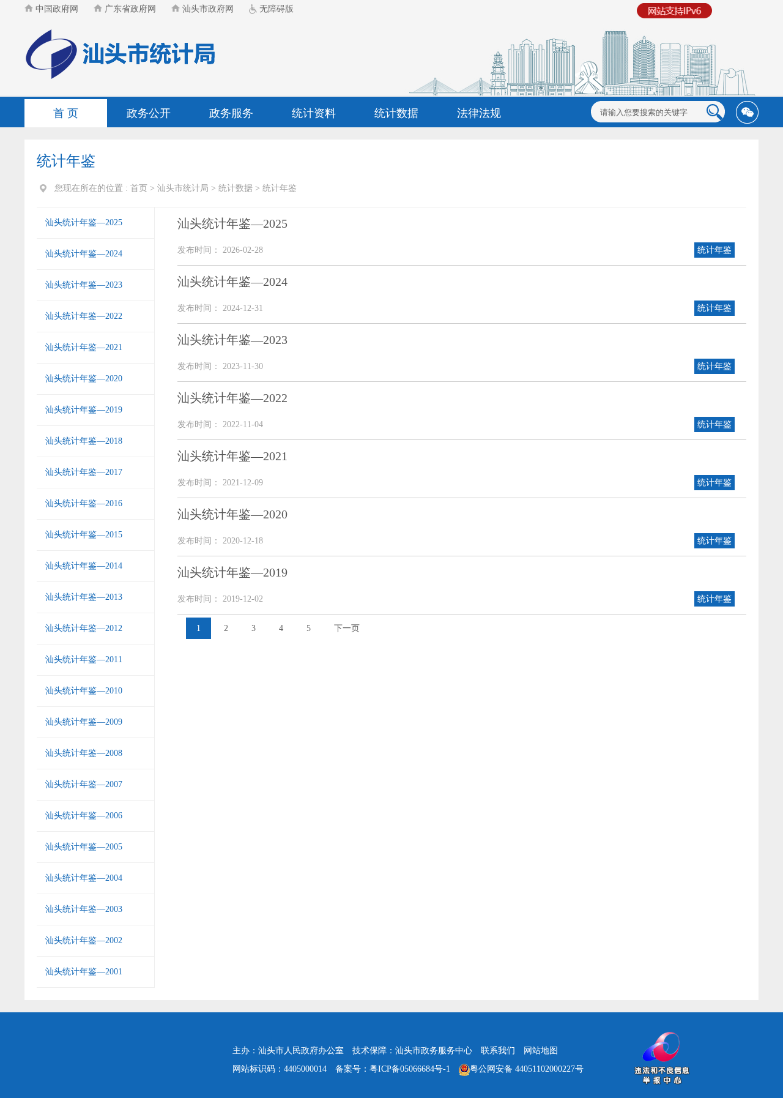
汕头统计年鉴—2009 (83, 721)
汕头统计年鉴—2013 (83, 597)
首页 (138, 188)
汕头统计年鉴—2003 (83, 909)
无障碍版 (275, 8)
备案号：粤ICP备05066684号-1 (392, 1069)
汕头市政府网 (207, 8)
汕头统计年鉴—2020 (83, 378)
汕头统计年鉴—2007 (83, 784)
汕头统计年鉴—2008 (83, 753)
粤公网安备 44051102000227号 (527, 1069)
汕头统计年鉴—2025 (83, 222)
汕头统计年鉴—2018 (83, 441)
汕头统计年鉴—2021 (83, 347)
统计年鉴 (279, 188)
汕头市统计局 (183, 188)
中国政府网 (55, 8)
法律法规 (479, 113)
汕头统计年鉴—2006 (83, 815)
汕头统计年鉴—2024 (83, 253)
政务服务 (231, 113)
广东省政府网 (129, 8)
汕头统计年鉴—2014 (83, 565)
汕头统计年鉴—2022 (83, 316)
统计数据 (396, 113)
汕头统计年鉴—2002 (83, 940)
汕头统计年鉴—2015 (83, 534)
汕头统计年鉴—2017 (83, 472)
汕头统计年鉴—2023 (83, 284)
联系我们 (498, 1050)
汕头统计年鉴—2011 (83, 659)
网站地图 (541, 1050)
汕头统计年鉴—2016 (83, 503)
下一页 (347, 628)
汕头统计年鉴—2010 (83, 690)
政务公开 (149, 113)
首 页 (65, 113)
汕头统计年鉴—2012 (83, 628)
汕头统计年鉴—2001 (83, 971)
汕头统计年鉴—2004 (83, 878)
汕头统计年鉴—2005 (83, 846)
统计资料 (314, 113)
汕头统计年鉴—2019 (83, 409)
